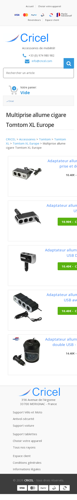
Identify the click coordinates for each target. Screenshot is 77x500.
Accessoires (27, 139)
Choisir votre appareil (49, 6)
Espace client (52, 19)
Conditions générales (27, 463)
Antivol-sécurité (23, 419)
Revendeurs (34, 19)
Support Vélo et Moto (27, 412)
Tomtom (45, 139)
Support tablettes (25, 434)
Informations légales (27, 469)
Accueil (30, 6)
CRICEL (11, 139)
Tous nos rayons (24, 447)
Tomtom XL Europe (26, 143)
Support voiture (23, 425)
